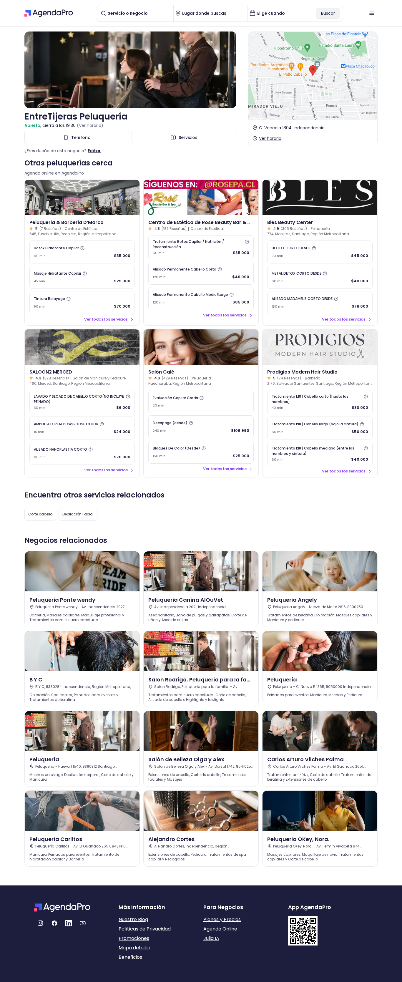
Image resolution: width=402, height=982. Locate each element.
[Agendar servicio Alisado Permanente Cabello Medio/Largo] (201, 298)
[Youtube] (82, 923)
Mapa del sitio (134, 947)
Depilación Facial (78, 514)
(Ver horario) (90, 125)
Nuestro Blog (133, 919)
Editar (94, 151)
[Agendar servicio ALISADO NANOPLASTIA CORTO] (82, 453)
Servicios (188, 137)
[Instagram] (40, 923)
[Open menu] (372, 13)
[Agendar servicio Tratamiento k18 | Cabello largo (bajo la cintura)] (320, 428)
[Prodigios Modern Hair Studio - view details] (320, 347)
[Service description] (82, 248)
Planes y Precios (222, 919)
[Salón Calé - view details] (201, 347)
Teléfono (81, 137)
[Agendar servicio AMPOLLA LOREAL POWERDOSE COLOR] (82, 428)
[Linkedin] (68, 923)
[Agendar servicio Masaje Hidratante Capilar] (82, 277)
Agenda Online (220, 928)
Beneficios (130, 957)
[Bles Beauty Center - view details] (320, 197)
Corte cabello (40, 514)
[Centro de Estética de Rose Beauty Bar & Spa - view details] (201, 197)
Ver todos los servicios (106, 319)
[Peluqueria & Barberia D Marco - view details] (82, 197)
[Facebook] (54, 923)
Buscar (328, 13)
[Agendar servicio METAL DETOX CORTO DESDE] (320, 277)
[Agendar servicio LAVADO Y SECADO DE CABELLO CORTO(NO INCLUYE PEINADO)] (82, 402)
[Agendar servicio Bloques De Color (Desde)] (201, 452)
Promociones (134, 938)
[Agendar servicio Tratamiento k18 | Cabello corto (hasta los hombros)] (320, 402)
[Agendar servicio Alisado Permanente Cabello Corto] (201, 273)
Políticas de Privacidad (145, 928)
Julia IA (211, 938)
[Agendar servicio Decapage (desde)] (201, 427)
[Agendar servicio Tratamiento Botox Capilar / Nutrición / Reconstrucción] (201, 247)
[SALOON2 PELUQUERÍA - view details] (82, 347)
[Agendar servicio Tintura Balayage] (82, 302)
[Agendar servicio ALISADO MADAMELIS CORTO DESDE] (320, 302)
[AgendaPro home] (48, 13)
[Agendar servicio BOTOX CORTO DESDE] (320, 252)
